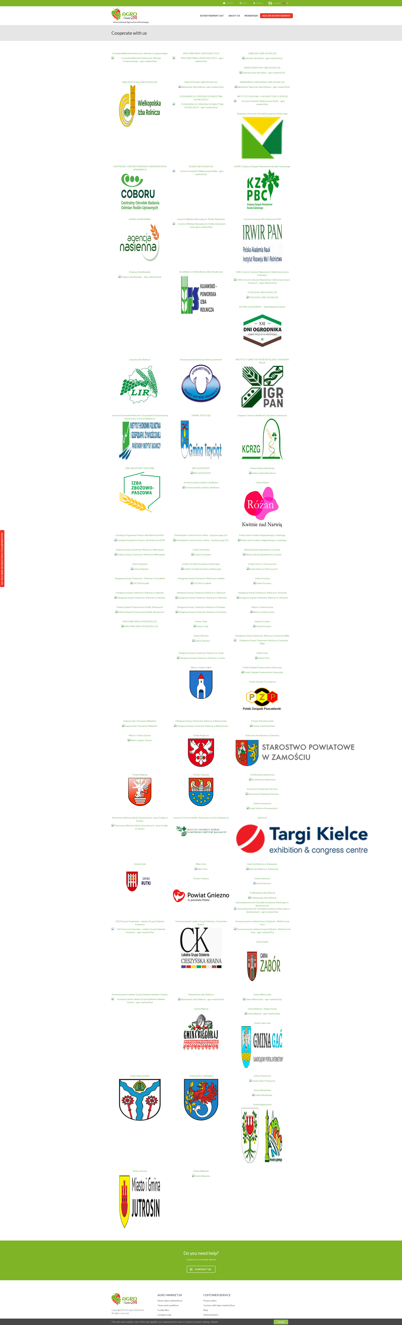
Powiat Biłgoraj (139, 774)
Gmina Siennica (201, 635)
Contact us (203, 1269)
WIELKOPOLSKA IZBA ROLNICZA (139, 82)
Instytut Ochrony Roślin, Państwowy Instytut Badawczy (201, 817)
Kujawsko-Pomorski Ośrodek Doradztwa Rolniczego (262, 113)
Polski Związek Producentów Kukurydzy (262, 667)
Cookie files (163, 1310)
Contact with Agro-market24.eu (219, 1305)
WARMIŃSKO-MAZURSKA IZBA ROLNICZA (262, 82)
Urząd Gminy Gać (262, 1023)
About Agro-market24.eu (170, 1300)
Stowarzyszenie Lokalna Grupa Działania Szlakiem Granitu (140, 994)
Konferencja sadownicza (262, 774)
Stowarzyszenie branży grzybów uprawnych (201, 359)
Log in (244, 3)
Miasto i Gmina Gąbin (201, 667)
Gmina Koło (262, 653)
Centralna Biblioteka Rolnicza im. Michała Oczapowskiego (140, 53)
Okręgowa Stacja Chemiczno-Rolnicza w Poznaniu (201, 607)
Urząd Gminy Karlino (140, 1075)
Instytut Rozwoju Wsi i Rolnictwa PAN (262, 219)
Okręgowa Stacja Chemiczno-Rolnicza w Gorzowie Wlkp (262, 635)
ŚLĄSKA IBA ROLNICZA (201, 166)
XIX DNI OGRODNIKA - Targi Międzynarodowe (262, 306)
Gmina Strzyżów (262, 621)
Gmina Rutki (140, 864)
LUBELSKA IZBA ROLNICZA (262, 53)
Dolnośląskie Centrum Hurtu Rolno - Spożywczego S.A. (201, 535)
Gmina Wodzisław (262, 1090)
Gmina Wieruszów (262, 994)
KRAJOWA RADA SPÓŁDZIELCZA (140, 621)
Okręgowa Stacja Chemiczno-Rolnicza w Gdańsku (140, 592)
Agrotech (262, 817)
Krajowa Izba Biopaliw (139, 272)
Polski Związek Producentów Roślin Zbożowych (140, 607)
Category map (164, 1314)
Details (214, 1322)
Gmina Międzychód (262, 1104)
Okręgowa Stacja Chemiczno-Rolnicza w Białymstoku (201, 721)
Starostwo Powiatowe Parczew (262, 789)
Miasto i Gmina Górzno (140, 735)
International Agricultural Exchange (131, 22)
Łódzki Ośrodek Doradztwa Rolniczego (201, 564)
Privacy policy (210, 1300)
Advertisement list (212, 15)
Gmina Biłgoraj (201, 1008)
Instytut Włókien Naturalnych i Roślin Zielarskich (201, 219)
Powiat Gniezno (201, 878)
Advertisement (210, 1314)
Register (259, 3)
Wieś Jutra (201, 864)
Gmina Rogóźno (139, 564)
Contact (230, 3)
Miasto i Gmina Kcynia (262, 607)
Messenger (251, 15)
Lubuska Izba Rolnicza (139, 359)
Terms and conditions (168, 1305)
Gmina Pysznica (262, 578)
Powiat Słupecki (201, 774)
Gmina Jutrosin (139, 1171)
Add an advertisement (276, 15)
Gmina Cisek (201, 621)
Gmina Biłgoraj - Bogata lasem (262, 1008)
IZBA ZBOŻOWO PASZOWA (139, 468)
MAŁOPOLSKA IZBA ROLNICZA (201, 82)
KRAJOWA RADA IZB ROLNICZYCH (201, 53)
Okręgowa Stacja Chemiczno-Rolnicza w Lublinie (201, 578)
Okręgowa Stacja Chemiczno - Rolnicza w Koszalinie (140, 578)
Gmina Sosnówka (201, 549)
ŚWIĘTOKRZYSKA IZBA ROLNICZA (262, 67)
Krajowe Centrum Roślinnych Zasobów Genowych (262, 415)
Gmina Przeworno (262, 1075)
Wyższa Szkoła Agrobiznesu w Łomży (262, 549)
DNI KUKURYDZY (201, 468)
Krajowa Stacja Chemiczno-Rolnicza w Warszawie (140, 549)
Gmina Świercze (201, 735)
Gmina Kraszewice (262, 803)
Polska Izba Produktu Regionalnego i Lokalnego (262, 535)
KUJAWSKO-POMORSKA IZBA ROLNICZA (201, 272)
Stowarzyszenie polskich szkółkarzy (201, 482)
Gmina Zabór (262, 941)
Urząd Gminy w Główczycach (262, 564)
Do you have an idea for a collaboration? (2, 558)
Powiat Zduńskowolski (262, 721)
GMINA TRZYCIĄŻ (201, 415)
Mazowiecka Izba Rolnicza (201, 994)
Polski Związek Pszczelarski (262, 681)
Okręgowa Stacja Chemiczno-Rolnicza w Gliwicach (201, 592)
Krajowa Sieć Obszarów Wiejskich (139, 721)
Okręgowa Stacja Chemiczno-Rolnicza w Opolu (201, 653)
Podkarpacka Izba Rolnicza (262, 892)
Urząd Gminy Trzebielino (201, 1075)
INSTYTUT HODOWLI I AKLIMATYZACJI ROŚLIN (262, 96)
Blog (205, 1310)
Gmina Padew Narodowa (262, 468)
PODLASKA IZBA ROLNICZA (262, 292)
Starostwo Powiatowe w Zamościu (262, 735)
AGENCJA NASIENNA (140, 219)
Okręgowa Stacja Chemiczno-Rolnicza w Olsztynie (262, 592)
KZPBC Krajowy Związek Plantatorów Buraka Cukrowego (262, 166)
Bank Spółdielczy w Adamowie (262, 864)
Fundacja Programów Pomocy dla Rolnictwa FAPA (140, 535)
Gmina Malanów (201, 1171)
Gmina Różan (262, 482)
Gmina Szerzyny (262, 878)
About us (234, 15)
